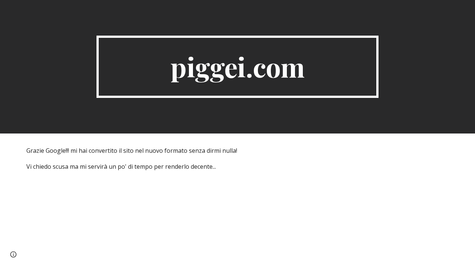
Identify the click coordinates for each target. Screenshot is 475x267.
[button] (13, 254)
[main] (237, 67)
